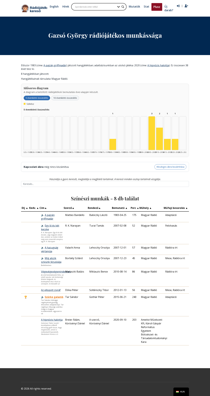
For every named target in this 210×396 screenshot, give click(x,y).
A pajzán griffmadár (55, 65)
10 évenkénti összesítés (65, 97)
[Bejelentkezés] (178, 6)
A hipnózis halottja (158, 65)
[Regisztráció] (186, 6)
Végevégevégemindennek (56, 271)
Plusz (156, 6)
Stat (146, 6)
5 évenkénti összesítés (37, 97)
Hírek (65, 6)
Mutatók (134, 6)
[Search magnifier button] (123, 7)
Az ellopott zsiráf (51, 290)
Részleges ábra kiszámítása (170, 166)
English (54, 6)
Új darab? (168, 8)
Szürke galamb (54, 297)
